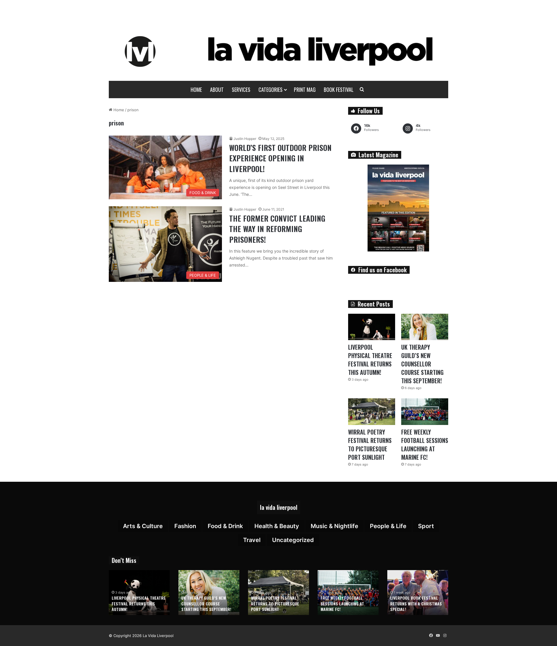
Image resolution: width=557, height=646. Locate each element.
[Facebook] (430, 635)
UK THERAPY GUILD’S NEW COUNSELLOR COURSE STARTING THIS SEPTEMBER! (422, 364)
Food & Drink (225, 526)
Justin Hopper (245, 138)
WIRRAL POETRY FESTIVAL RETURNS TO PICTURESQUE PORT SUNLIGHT (370, 444)
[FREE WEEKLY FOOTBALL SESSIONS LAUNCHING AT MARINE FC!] (424, 411)
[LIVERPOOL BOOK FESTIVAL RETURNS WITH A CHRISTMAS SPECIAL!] (417, 592)
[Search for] (362, 89)
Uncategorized (293, 539)
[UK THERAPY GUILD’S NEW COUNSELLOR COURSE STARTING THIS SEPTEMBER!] (424, 327)
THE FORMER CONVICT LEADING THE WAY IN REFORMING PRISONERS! (277, 229)
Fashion (185, 526)
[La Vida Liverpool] (279, 51)
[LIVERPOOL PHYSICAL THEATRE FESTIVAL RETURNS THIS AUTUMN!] (371, 327)
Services (241, 89)
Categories (270, 89)
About (217, 89)
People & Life (388, 526)
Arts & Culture (143, 526)
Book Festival (339, 89)
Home (196, 89)
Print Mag (305, 89)
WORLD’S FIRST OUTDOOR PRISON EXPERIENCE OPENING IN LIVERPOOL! (280, 158)
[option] (139, 592)
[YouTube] (437, 635)
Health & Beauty (276, 526)
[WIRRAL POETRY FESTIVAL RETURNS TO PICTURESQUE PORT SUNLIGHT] (371, 411)
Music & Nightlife (334, 526)
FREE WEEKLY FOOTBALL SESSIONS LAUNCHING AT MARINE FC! (424, 444)
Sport (426, 526)
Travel (252, 539)
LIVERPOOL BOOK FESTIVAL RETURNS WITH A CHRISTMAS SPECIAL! (416, 603)
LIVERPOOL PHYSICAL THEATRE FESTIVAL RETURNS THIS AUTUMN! (370, 360)
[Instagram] (444, 635)
